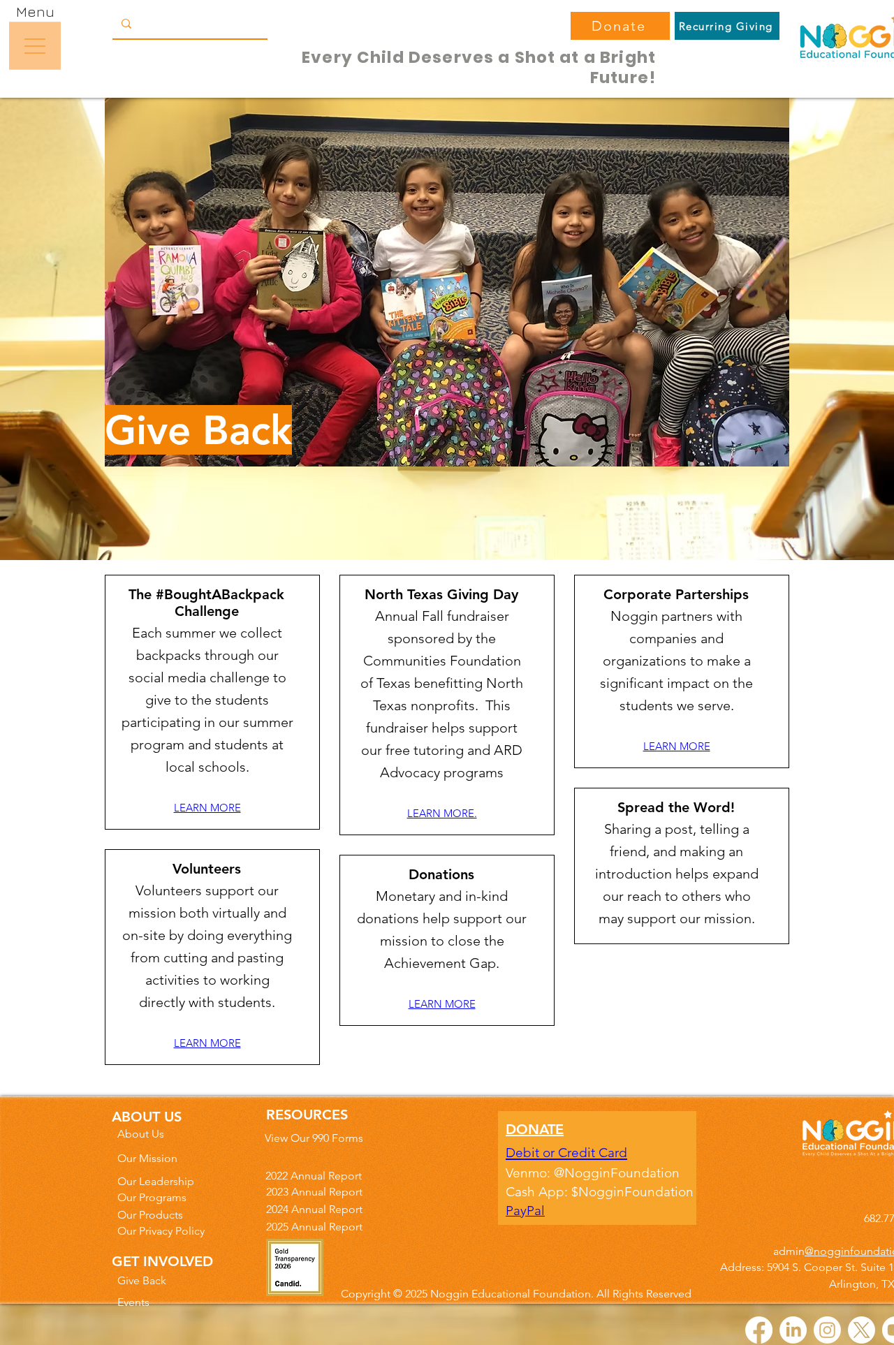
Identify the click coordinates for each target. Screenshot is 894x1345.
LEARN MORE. (442, 813)
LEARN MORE (207, 807)
